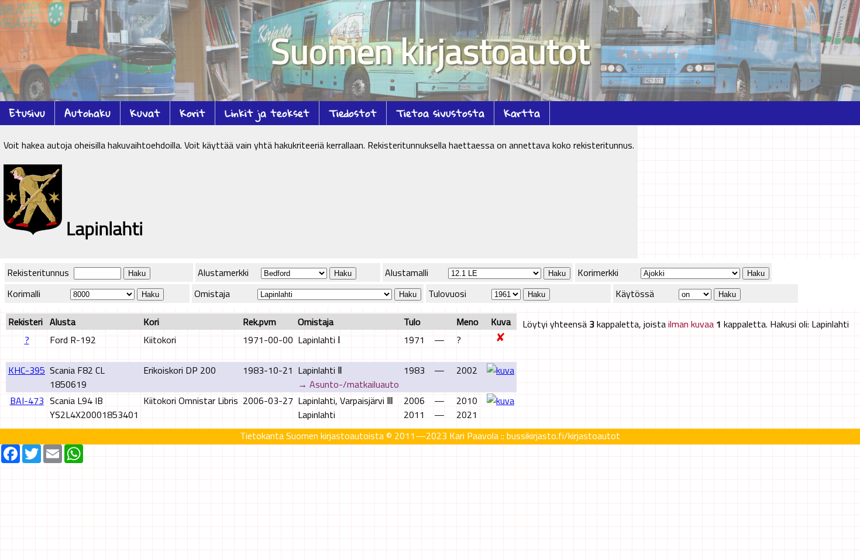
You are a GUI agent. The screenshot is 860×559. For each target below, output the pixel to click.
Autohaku (87, 113)
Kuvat (145, 113)
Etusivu (27, 113)
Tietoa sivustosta (440, 113)
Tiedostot (353, 113)
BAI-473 (27, 401)
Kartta (522, 113)
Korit (192, 113)
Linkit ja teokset (267, 113)
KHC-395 (26, 370)
